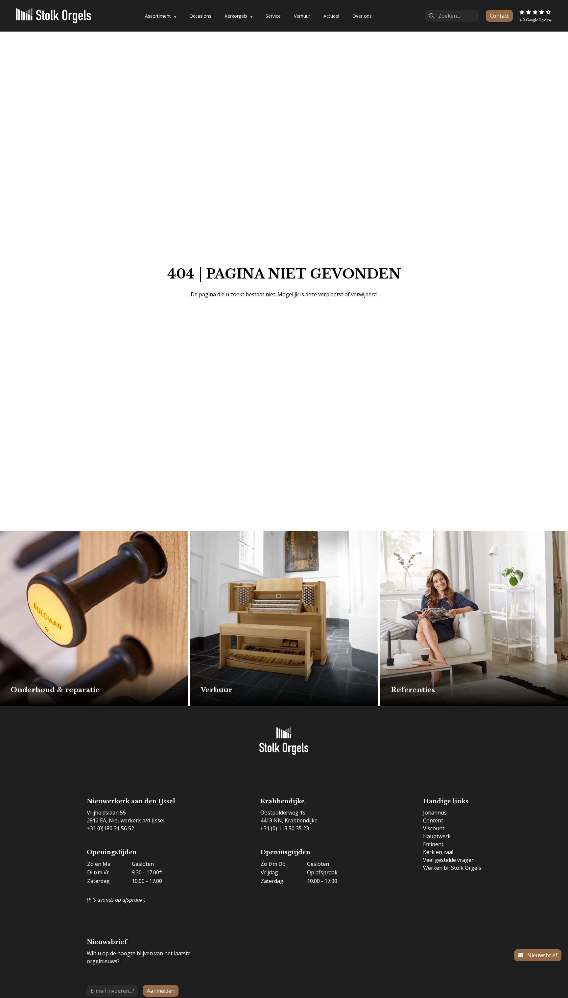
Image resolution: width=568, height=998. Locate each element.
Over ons (362, 16)
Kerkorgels (236, 16)
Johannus (435, 812)
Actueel (331, 16)
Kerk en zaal (438, 852)
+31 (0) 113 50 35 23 (284, 828)
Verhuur (302, 16)
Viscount (433, 828)
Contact (499, 15)
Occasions (200, 16)
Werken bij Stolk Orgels (452, 867)
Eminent (433, 844)
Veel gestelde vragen (449, 860)
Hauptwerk (437, 836)
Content (433, 820)
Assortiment (158, 16)
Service (273, 16)
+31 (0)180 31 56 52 (110, 828)
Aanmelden (161, 990)
